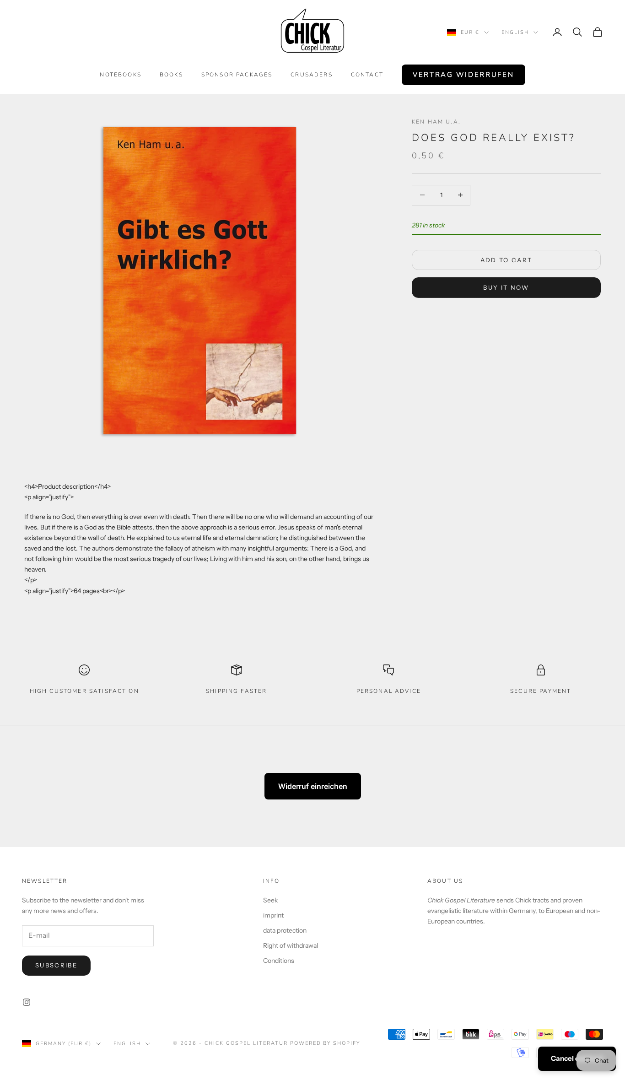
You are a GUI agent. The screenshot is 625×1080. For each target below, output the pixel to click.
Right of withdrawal (290, 945)
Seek (270, 900)
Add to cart (506, 259)
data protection (285, 930)
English (515, 32)
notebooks (120, 74)
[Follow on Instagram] (26, 1002)
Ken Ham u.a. (436, 121)
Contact (367, 74)
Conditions (278, 960)
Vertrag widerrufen (463, 74)
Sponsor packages (237, 74)
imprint (273, 915)
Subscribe (56, 965)
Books (171, 74)
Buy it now (506, 287)
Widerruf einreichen (312, 786)
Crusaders (311, 74)
